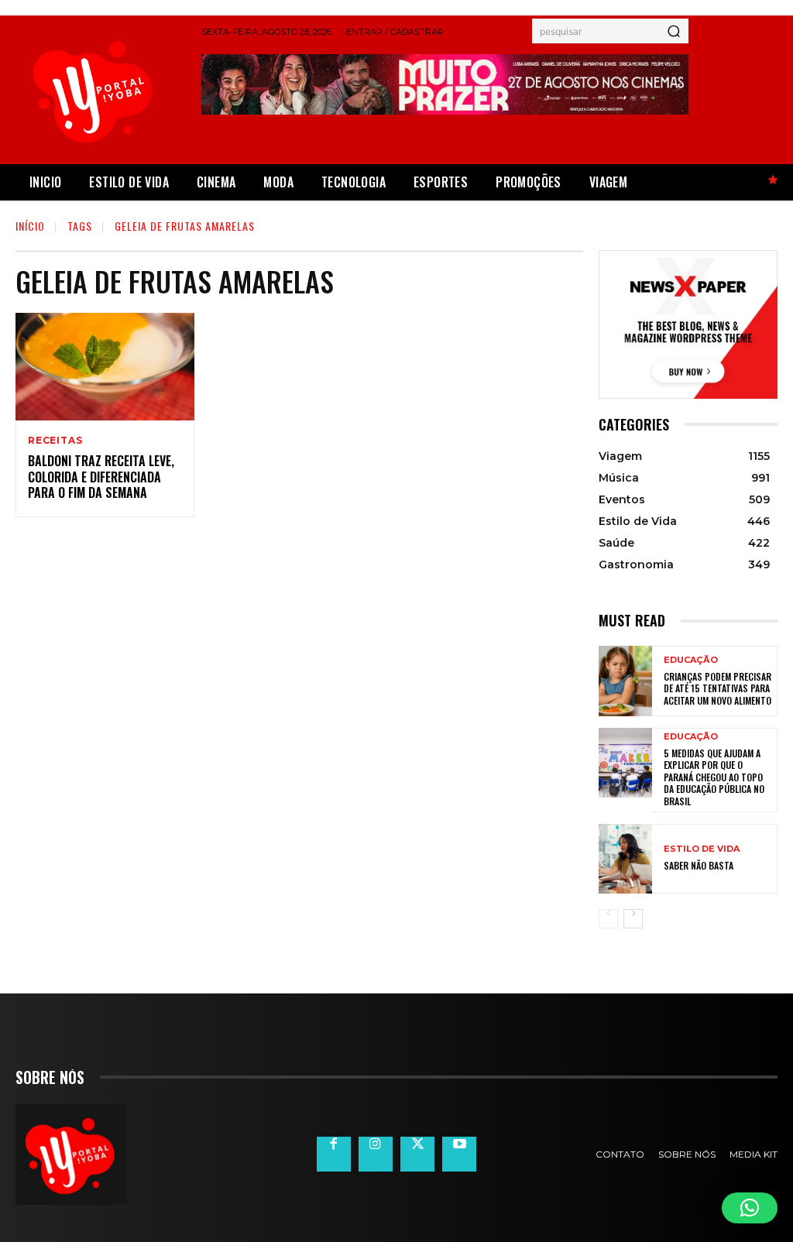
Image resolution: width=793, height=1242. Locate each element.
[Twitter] (417, 1154)
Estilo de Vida (702, 849)
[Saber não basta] (625, 859)
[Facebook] (334, 1154)
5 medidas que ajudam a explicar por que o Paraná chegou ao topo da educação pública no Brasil (714, 777)
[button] (750, 1207)
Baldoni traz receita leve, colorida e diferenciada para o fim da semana (101, 477)
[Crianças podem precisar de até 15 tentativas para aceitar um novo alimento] (625, 680)
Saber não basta (698, 865)
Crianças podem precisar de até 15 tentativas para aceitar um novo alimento (717, 688)
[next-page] (633, 918)
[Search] (673, 31)
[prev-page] (608, 918)
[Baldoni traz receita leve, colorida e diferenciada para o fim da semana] (104, 366)
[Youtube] (459, 1154)
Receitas (55, 440)
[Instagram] (376, 1154)
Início (30, 226)
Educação (691, 660)
